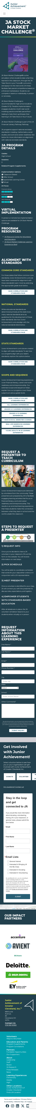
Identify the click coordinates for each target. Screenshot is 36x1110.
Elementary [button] (11, 1078)
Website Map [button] (19, 1101)
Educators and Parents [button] (17, 1042)
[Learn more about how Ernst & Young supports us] (18, 984)
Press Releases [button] (12, 1070)
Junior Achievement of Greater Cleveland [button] (15, 1089)
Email (4, 661)
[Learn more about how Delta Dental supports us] (18, 975)
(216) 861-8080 (11, 1025)
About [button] (9, 1058)
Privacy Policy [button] (26, 1099)
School (4, 692)
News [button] (8, 1072)
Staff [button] (8, 1062)
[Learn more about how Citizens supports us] (18, 955)
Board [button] (8, 1065)
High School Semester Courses (18, 420)
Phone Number (8, 668)
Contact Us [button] (10, 1023)
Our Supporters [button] (12, 1054)
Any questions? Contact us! (14, 787)
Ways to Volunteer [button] (13, 1039)
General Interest (15, 861)
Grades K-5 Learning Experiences (18, 409)
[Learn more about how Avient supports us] (18, 946)
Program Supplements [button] (15, 1044)
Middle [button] (9, 1080)
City (3, 677)
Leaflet (13, 908)
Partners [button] (10, 1050)
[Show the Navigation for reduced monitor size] (4, 13)
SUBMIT (18, 896)
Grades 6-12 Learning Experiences (18, 414)
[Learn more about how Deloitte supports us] (18, 965)
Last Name (6, 652)
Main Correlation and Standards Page (18, 292)
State (4, 684)
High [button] (8, 1082)
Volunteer (23, 777)
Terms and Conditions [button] (12, 1099)
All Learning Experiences (18, 405)
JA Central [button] (28, 1101)
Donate (9, 777)
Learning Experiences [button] (16, 1075)
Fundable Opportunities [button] (16, 1052)
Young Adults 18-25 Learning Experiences (18, 432)
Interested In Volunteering (19, 873)
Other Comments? (9, 702)
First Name (6, 645)
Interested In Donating (17, 870)
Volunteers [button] (11, 1036)
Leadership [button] (10, 1060)
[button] (8, 1106)
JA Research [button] (11, 1067)
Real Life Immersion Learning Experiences (18, 425)
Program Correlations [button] (15, 1047)
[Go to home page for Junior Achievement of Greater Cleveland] (15, 6)
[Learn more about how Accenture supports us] (18, 936)
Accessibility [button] (8, 1101)
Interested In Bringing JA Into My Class (18, 865)
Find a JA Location (13, 1092)
